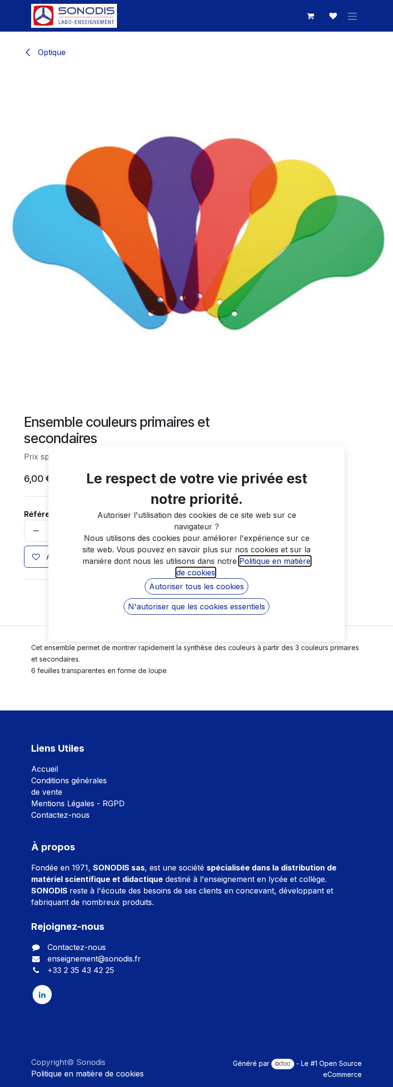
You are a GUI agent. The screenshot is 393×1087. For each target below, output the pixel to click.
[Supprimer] (34, 530)
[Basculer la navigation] (352, 16)
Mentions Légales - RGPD (78, 803)
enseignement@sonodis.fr (94, 958)
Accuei (43, 769)
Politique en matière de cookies (87, 1073)
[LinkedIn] (42, 994)
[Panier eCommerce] (310, 15)
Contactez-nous (60, 815)
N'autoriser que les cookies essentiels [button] (196, 606)
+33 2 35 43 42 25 (80, 970)
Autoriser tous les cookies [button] (196, 586)
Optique (50, 52)
